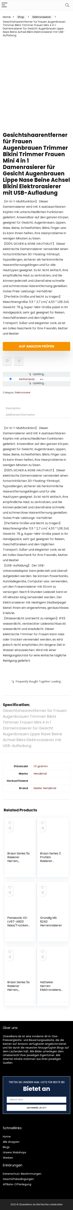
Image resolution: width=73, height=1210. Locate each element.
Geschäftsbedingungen (18, 1179)
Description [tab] (13, 408)
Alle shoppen (11, 1142)
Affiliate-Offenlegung (17, 1184)
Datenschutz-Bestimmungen (22, 1174)
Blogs (6, 1147)
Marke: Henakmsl (45, 788)
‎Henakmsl (40, 774)
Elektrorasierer (42, 17)
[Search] (67, 5)
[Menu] (4, 5)
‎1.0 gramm (41, 766)
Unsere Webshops (14, 1152)
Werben (8, 1158)
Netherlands (27, 379)
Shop (21, 17)
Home (7, 17)
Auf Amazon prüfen (36, 346)
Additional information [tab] (20, 415)
